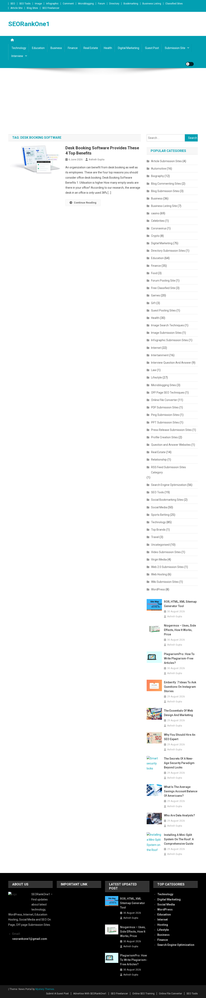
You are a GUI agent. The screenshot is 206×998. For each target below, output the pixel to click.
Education (38, 48)
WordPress (158, 589)
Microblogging (86, 3)
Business (56, 48)
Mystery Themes (44, 989)
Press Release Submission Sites (171, 429)
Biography (157, 176)
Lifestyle (156, 377)
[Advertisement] (103, 104)
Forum (101, 3)
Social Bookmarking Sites (167, 499)
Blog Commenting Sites (166, 183)
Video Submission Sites (166, 552)
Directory (114, 3)
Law (153, 370)
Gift (153, 303)
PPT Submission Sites (165, 422)
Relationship (159, 459)
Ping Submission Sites (165, 414)
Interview (17, 56)
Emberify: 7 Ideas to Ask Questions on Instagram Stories (180, 687)
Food (154, 273)
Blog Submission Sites (165, 191)
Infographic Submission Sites (169, 340)
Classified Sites (174, 3)
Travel (155, 537)
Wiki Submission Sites (165, 581)
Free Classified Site (163, 288)
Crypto (155, 235)
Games (155, 295)
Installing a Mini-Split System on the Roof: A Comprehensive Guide (179, 839)
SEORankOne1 (29, 24)
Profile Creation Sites (164, 437)
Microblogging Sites (163, 385)
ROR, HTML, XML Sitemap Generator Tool (180, 604)
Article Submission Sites (166, 161)
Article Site (16, 8)
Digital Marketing (128, 48)
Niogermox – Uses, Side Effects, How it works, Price (180, 630)
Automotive (158, 168)
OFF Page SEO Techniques (167, 392)
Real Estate (90, 48)
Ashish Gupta (96, 159)
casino (155, 213)
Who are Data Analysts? (179, 815)
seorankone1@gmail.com (29, 938)
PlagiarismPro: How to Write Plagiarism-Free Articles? (179, 658)
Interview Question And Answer (171, 362)
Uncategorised (160, 544)
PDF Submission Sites (165, 407)
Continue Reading (85, 202)
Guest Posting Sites (163, 310)
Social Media (159, 507)
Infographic (52, 3)
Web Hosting (159, 574)
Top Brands (158, 529)
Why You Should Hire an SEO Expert (179, 737)
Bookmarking (131, 3)
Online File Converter (164, 400)
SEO (12, 3)
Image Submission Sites (166, 332)
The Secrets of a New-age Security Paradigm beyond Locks (179, 763)
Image (38, 3)
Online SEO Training (143, 993)
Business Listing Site (164, 206)
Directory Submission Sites (168, 250)
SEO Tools (25, 3)
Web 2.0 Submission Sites (167, 567)
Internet (156, 347)
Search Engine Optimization (168, 484)
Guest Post (152, 48)
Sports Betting (160, 514)
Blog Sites (32, 8)
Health (108, 48)
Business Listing (151, 3)
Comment (68, 3)
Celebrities (158, 220)
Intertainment (160, 355)
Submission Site (175, 48)
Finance (73, 48)
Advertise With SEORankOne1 (89, 993)
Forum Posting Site (163, 280)
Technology (18, 48)
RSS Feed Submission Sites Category (168, 470)
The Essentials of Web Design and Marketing (178, 713)
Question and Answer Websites (171, 444)
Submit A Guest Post (57, 993)
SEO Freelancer (50, 8)
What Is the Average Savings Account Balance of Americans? (180, 791)
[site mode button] (190, 64)
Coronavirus (158, 228)
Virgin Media (159, 559)
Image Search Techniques (167, 325)
